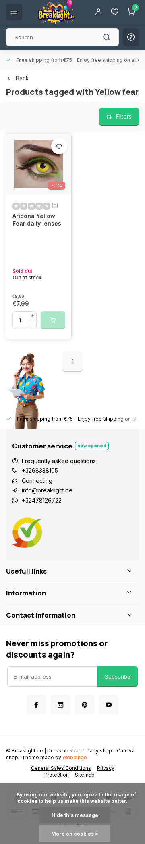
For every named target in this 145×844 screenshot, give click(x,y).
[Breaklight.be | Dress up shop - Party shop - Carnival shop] (56, 12)
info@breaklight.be (47, 490)
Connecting (37, 480)
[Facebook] (36, 705)
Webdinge (74, 757)
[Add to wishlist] (59, 146)
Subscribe (117, 676)
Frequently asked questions (59, 460)
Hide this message (75, 815)
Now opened (91, 445)
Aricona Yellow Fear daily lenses (36, 219)
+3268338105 (40, 470)
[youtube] (109, 705)
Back (22, 78)
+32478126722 (42, 500)
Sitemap (85, 775)
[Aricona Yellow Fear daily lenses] (38, 164)
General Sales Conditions (61, 768)
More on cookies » (74, 834)
